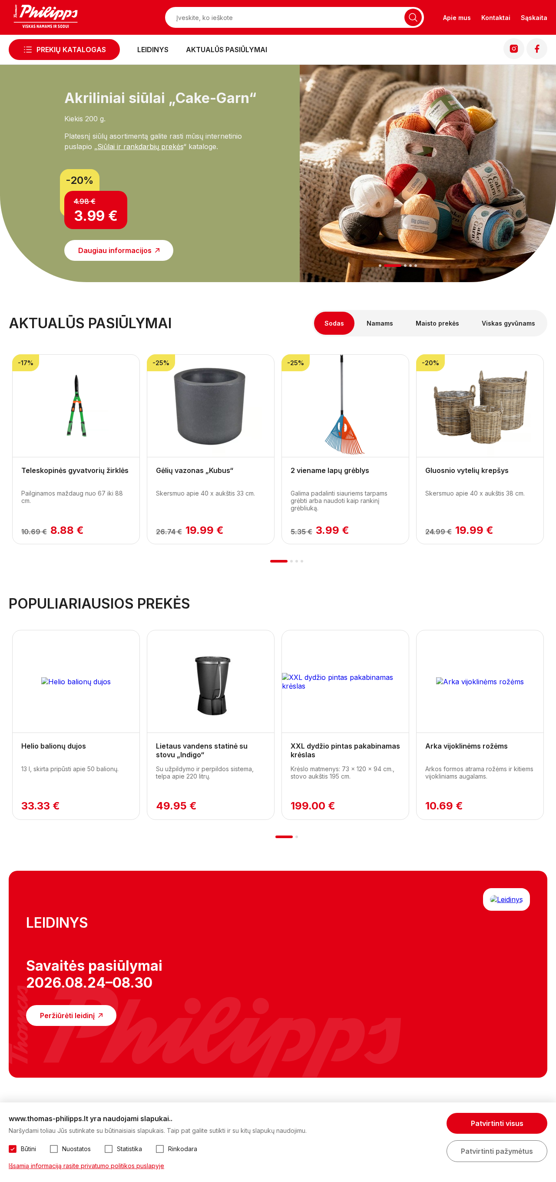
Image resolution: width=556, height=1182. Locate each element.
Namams (380, 323)
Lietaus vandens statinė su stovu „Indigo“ (202, 750)
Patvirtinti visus (497, 1123)
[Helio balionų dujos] (76, 681)
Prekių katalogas (71, 49)
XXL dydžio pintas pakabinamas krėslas (345, 750)
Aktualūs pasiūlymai (226, 49)
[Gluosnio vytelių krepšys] (480, 406)
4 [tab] (410, 265)
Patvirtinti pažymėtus (497, 1151)
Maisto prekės (437, 323)
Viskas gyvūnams (508, 323)
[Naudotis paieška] (413, 17)
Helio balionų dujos (53, 746)
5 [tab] (415, 265)
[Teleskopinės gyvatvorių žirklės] (76, 406)
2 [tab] (392, 265)
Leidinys (153, 49)
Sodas (334, 323)
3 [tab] (405, 265)
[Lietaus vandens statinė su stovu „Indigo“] (210, 681)
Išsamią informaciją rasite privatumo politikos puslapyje (86, 1165)
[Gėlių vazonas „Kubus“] (210, 406)
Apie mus (457, 17)
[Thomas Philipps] (46, 17)
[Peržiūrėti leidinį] (506, 899)
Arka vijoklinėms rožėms (466, 746)
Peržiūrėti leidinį (67, 1015)
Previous (21, 183)
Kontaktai (495, 17)
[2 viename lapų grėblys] (345, 406)
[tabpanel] (128, 168)
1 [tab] (380, 265)
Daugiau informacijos (115, 250)
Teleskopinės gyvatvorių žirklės (75, 470)
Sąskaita (534, 17)
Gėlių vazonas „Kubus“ (194, 470)
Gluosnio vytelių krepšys (467, 470)
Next (534, 183)
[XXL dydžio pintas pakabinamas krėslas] (345, 681)
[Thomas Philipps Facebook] (536, 56)
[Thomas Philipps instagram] (513, 56)
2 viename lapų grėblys (330, 470)
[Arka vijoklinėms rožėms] (480, 681)
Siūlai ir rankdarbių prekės (140, 146)
